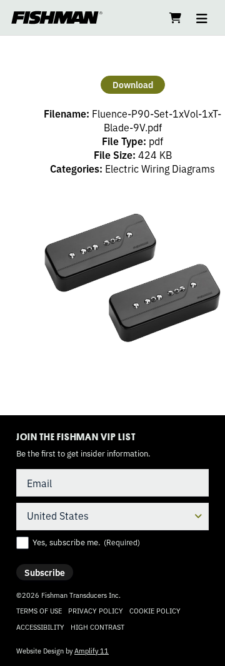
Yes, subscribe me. (86, 542)
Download (132, 84)
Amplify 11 (91, 650)
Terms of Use (39, 610)
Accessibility (40, 627)
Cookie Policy (155, 610)
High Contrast (97, 627)
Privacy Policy (95, 610)
